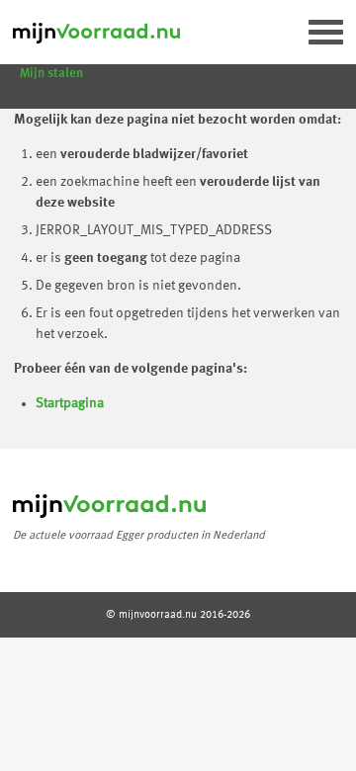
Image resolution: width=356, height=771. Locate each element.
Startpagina (70, 403)
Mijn (51, 73)
